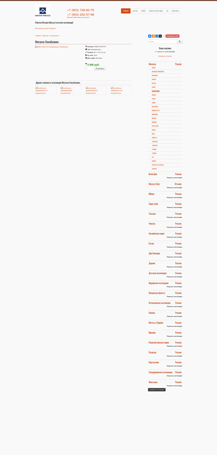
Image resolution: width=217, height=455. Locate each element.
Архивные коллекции (156, 390)
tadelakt (155, 141)
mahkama (155, 114)
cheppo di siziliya (158, 165)
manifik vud (155, 110)
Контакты (175, 11)
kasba (154, 95)
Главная (126, 11)
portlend (155, 126)
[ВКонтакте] (149, 36)
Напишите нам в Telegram (46, 28)
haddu (154, 161)
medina (154, 118)
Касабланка (54, 35)
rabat (154, 130)
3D (167, 11)
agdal (154, 68)
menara (154, 122)
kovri (153, 99)
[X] (160, 36)
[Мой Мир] (156, 36)
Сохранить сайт (172, 36)
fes (153, 157)
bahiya (154, 79)
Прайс (143, 11)
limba (153, 103)
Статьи (135, 11)
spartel (154, 138)
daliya (154, 83)
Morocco (45, 35)
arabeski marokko (158, 71)
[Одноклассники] (153, 36)
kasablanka (156, 91)
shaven (154, 169)
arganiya (155, 75)
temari (154, 149)
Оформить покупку (165, 56)
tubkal (154, 153)
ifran (153, 87)
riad (153, 134)
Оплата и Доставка (156, 11)
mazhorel (155, 106)
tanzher (154, 145)
